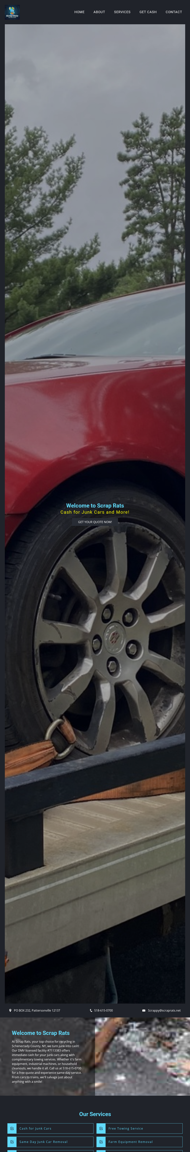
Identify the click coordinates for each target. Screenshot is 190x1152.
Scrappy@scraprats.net (164, 1010)
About (99, 12)
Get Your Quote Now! (95, 522)
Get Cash (148, 12)
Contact (174, 12)
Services (122, 12)
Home (79, 12)
